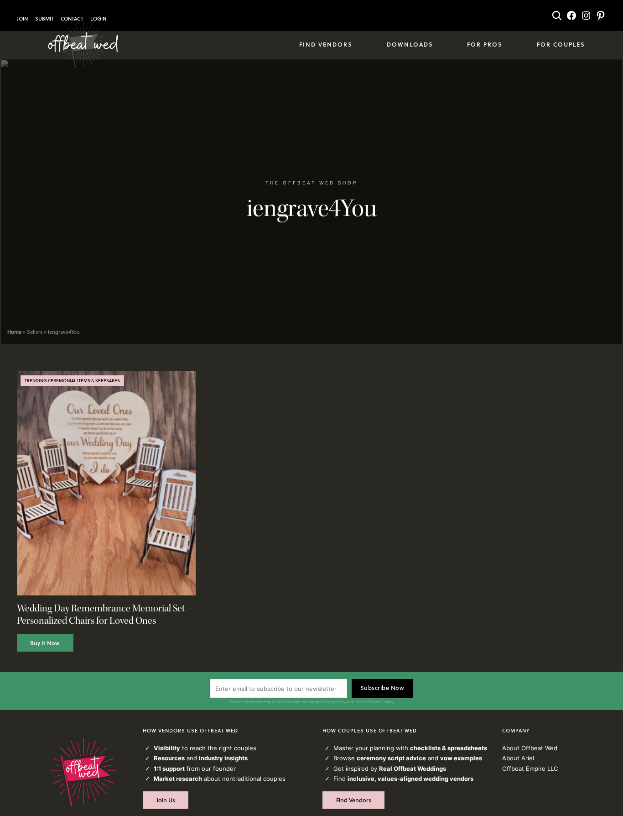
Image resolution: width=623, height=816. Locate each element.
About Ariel (518, 758)
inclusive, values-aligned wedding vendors (410, 778)
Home (14, 332)
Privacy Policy (333, 702)
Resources (169, 758)
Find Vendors (353, 800)
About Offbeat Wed (529, 748)
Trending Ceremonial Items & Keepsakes (72, 380)
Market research (178, 778)
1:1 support (169, 768)
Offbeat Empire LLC (530, 768)
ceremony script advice (391, 758)
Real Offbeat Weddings (412, 768)
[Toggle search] (556, 15)
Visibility (167, 748)
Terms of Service (368, 702)
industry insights (223, 758)
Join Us (165, 800)
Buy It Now (45, 643)
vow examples (461, 758)
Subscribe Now (382, 688)
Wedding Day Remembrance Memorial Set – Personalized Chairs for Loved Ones (104, 614)
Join (22, 18)
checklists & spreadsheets (448, 748)
